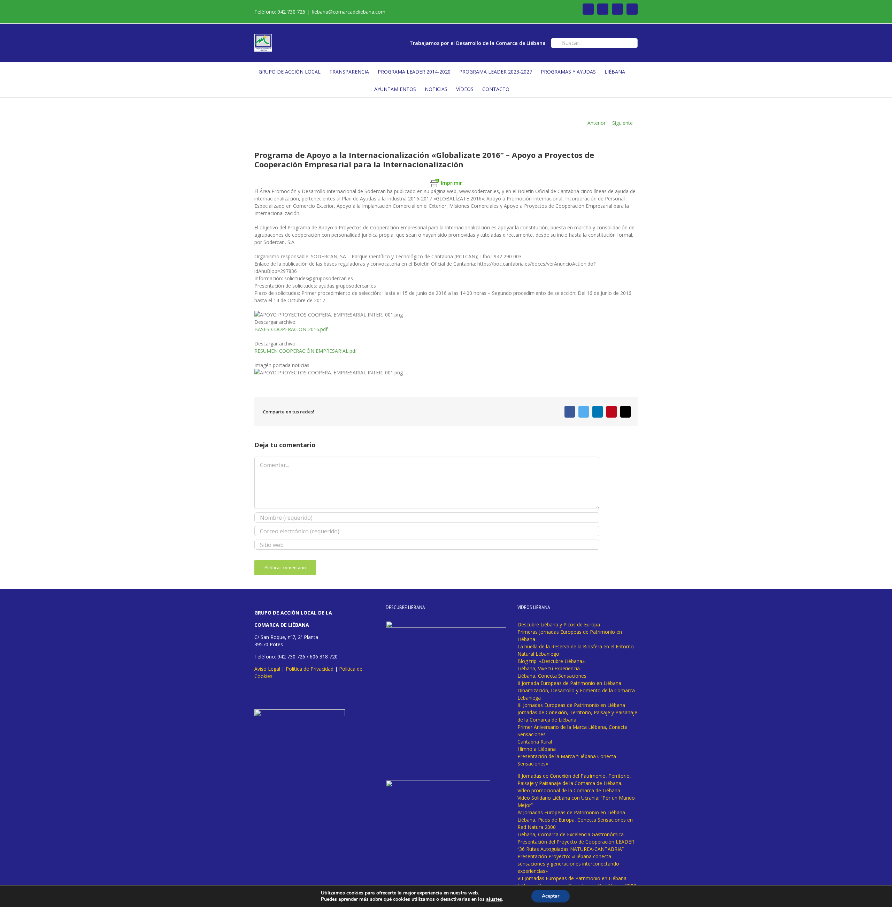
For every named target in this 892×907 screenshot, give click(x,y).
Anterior (596, 123)
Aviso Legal (267, 668)
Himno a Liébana (536, 749)
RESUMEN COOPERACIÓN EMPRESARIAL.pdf (305, 351)
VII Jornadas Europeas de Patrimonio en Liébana (571, 878)
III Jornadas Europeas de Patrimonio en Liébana (571, 705)
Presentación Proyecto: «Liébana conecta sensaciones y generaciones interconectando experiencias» (568, 863)
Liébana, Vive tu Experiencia (548, 668)
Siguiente (622, 123)
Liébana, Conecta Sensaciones (551, 675)
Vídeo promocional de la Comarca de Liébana (568, 790)
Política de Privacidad (309, 668)
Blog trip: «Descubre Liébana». (551, 661)
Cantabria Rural (534, 741)
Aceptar (550, 896)
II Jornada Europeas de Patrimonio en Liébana (569, 683)
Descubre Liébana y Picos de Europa (558, 624)
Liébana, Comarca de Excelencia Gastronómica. (571, 834)
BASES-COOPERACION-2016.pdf (291, 329)
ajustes (494, 899)
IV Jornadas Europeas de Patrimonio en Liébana (571, 812)
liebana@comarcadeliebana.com (348, 11)
